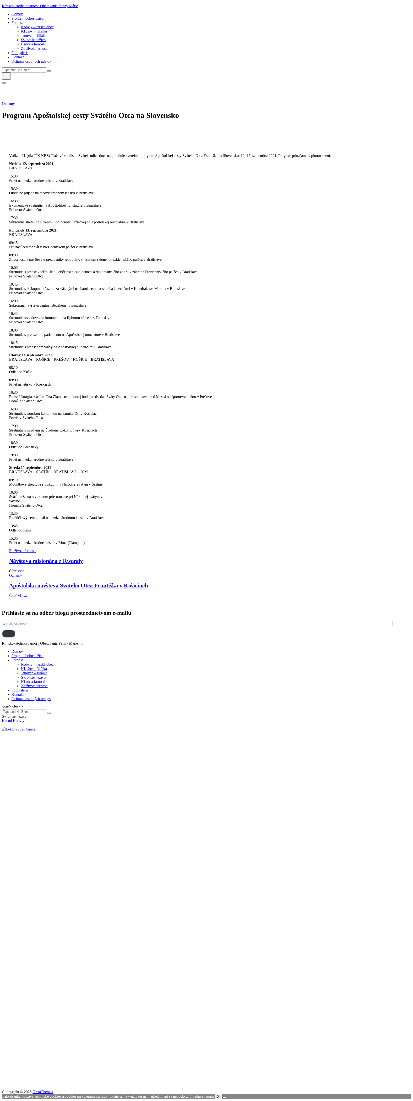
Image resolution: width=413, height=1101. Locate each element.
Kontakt (17, 57)
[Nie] (224, 1097)
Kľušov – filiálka (34, 31)
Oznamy (8, 103)
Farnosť (17, 23)
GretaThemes (43, 1092)
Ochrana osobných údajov (31, 61)
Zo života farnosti (34, 48)
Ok (219, 1096)
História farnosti (33, 44)
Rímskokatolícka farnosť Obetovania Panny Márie (40, 6)
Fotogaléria (19, 53)
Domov (17, 14)
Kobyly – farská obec (37, 27)
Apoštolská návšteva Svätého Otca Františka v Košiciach (78, 585)
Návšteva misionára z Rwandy (46, 561)
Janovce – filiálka (34, 35)
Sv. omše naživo (33, 40)
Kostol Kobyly (13, 721)
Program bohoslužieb (27, 18)
